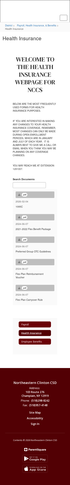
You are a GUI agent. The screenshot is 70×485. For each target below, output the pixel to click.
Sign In (35, 424)
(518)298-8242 (40, 400)
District (8, 25)
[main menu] (63, 18)
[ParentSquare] (35, 449)
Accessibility (35, 418)
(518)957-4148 (38, 405)
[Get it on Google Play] (35, 458)
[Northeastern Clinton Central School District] (35, 8)
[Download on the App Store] (35, 469)
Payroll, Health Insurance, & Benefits (36, 25)
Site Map (35, 412)
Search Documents (24, 179)
